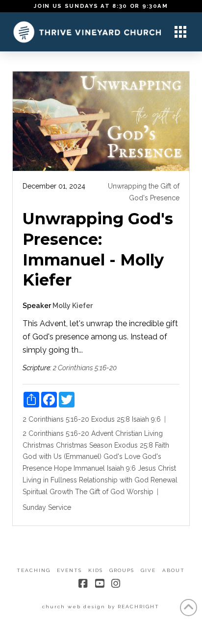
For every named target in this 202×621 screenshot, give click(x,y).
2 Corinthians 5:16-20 (85, 368)
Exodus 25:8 (110, 419)
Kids (95, 570)
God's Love (121, 456)
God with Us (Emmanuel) (62, 456)
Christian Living (139, 433)
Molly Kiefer (72, 306)
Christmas (38, 445)
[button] (180, 32)
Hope (63, 468)
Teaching (33, 570)
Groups (121, 570)
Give (148, 570)
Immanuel (89, 468)
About (173, 570)
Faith (162, 445)
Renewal (164, 480)
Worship (139, 492)
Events (69, 570)
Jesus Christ (157, 468)
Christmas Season (84, 445)
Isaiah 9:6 (146, 419)
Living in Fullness (50, 480)
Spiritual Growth (48, 492)
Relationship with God (114, 480)
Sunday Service (47, 507)
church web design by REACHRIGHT (100, 606)
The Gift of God (100, 492)
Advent (102, 433)
